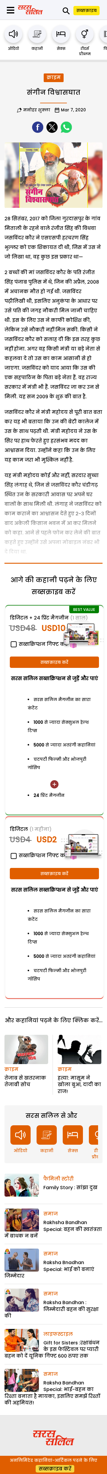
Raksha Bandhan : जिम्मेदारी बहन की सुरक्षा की (51, 1309)
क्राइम (54, 77)
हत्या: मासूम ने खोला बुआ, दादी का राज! (79, 1085)
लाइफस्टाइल (58, 1334)
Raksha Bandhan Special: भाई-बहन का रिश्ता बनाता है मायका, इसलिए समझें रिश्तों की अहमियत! (52, 1392)
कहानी (37, 48)
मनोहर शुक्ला (36, 110)
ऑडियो (13, 48)
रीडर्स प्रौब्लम (85, 51)
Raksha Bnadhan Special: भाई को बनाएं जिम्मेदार (49, 1269)
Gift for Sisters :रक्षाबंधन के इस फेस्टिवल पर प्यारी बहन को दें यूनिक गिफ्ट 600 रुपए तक (52, 1349)
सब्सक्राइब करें (54, 662)
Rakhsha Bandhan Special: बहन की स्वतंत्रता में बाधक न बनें (53, 1229)
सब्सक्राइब (86, 10)
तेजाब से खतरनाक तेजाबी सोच (25, 1081)
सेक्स (61, 48)
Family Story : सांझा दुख (70, 1187)
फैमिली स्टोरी (58, 1178)
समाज (50, 1213)
